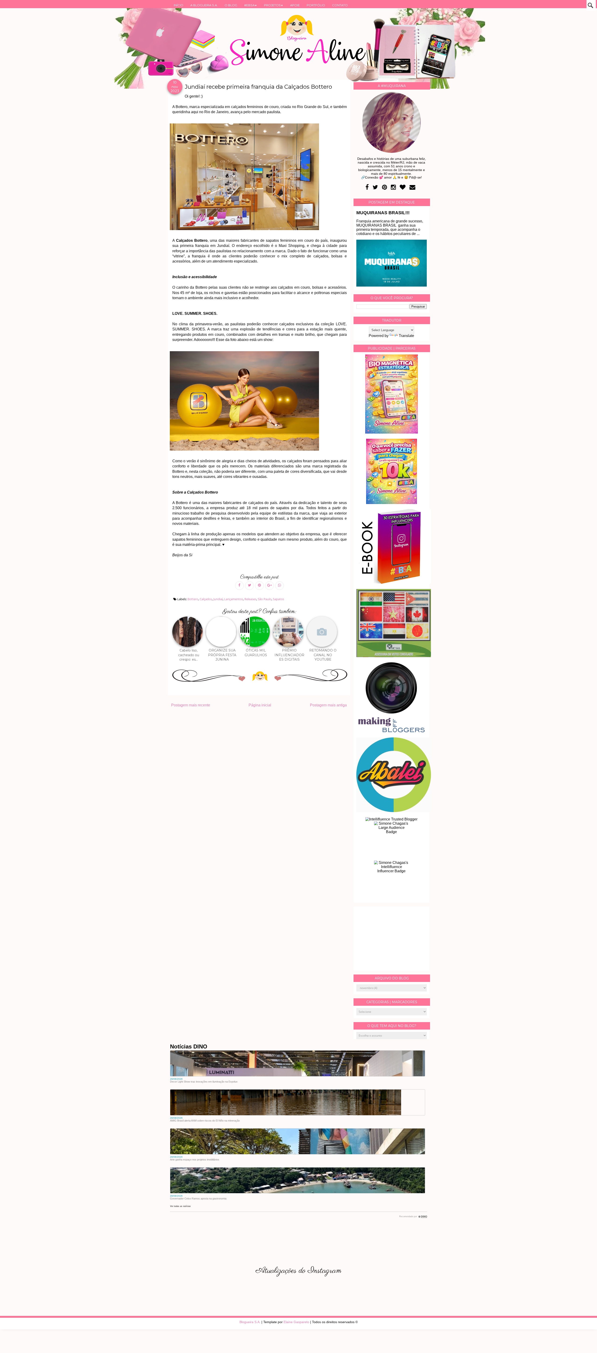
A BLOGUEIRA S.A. (204, 5)
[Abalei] (393, 811)
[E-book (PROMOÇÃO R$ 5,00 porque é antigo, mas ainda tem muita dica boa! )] (393, 583)
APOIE (295, 5)
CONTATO (340, 5)
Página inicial (260, 705)
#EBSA (250, 5)
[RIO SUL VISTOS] (393, 656)
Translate (406, 336)
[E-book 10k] (391, 503)
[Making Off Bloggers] (391, 731)
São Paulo (264, 599)
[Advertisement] (391, 938)
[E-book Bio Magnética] (391, 432)
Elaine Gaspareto (296, 1322)
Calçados (206, 599)
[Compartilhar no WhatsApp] (279, 585)
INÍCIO (178, 5)
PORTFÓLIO (316, 5)
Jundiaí (218, 599)
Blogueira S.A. (249, 1322)
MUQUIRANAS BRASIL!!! (383, 212)
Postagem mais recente (190, 705)
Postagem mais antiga (328, 705)
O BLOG (231, 5)
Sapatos (278, 599)
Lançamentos (233, 599)
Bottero (192, 599)
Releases (250, 599)
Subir (585, 1343)
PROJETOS (273, 5)
